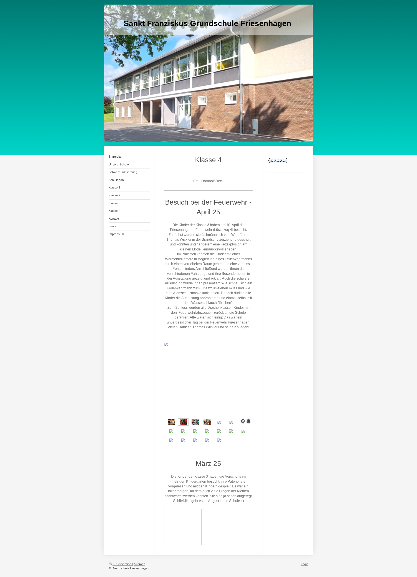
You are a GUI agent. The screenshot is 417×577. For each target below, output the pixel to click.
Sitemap (139, 564)
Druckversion (122, 564)
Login (304, 564)
